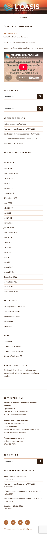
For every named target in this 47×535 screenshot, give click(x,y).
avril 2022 (8, 218)
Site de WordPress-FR (13, 356)
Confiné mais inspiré (12, 312)
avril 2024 (8, 169)
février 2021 (9, 267)
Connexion (8, 341)
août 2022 (8, 203)
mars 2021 (8, 262)
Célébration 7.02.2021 (15, 36)
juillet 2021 (8, 242)
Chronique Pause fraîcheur (14, 307)
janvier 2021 (9, 272)
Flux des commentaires (13, 351)
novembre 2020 (10, 282)
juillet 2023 (8, 178)
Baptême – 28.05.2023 (13, 144)
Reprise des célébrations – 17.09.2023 (19, 129)
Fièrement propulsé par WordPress (18, 529)
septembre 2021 (11, 233)
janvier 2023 (9, 193)
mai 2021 (7, 252)
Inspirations (8, 321)
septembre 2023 (11, 174)
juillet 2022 (8, 208)
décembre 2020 (10, 277)
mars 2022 (8, 223)
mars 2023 (8, 188)
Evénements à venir (12, 316)
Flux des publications (12, 346)
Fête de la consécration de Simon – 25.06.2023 (23, 139)
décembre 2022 (10, 198)
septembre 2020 (11, 292)
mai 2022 (7, 213)
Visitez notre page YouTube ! (15, 124)
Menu (24, 17)
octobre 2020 (9, 287)
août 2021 (8, 237)
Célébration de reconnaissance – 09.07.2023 (22, 134)
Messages (8, 326)
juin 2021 (7, 247)
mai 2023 (7, 183)
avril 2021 (8, 257)
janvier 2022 (9, 228)
